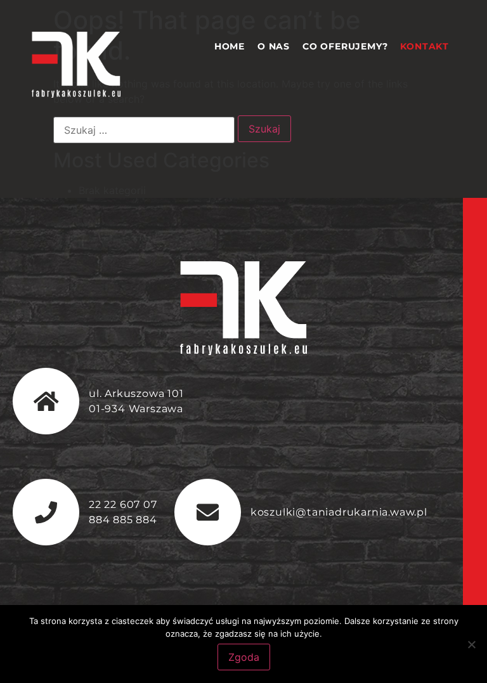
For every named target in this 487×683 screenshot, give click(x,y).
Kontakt (424, 46)
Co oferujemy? (344, 46)
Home (229, 46)
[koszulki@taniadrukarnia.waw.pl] (207, 512)
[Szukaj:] (144, 130)
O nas (273, 46)
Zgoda (243, 657)
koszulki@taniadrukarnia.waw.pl (338, 512)
